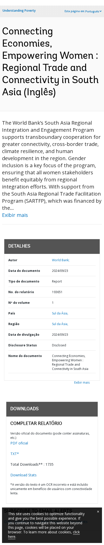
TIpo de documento (23, 281)
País (11, 313)
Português (92, 11)
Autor (12, 260)
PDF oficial (19, 443)
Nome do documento (25, 356)
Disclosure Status (22, 345)
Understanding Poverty (19, 10)
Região (13, 324)
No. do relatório (21, 292)
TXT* (14, 453)
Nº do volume (19, 302)
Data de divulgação (23, 334)
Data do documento (24, 271)
